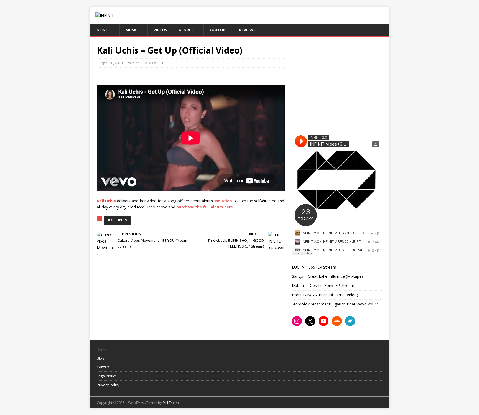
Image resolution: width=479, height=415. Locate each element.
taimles (134, 62)
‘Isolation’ (223, 200)
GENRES (186, 29)
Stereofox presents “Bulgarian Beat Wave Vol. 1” (335, 304)
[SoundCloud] (337, 321)
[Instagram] (297, 321)
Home (102, 349)
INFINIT (102, 29)
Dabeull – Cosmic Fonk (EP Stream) (324, 285)
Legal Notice (107, 375)
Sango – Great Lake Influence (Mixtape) (327, 276)
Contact (103, 367)
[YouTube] (323, 321)
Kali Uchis (117, 220)
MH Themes (172, 402)
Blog (100, 358)
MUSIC (131, 29)
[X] (310, 321)
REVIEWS (247, 29)
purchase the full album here (204, 207)
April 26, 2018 (112, 62)
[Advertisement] (338, 83)
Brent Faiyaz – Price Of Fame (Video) (325, 294)
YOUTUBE (218, 29)
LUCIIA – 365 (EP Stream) (315, 267)
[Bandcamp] (350, 321)
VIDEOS (160, 29)
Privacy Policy (108, 384)
